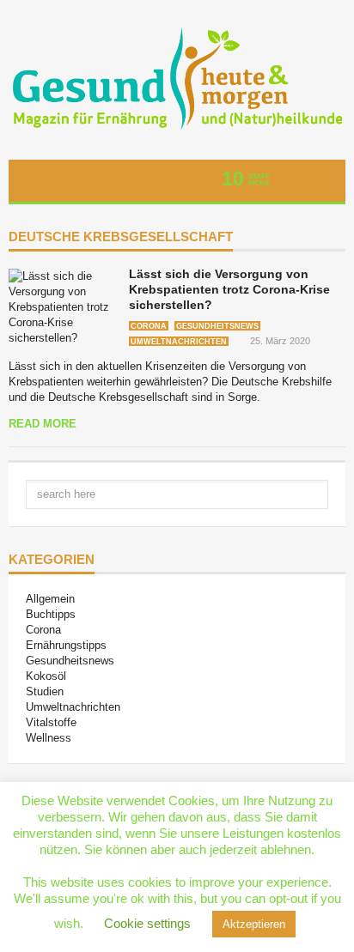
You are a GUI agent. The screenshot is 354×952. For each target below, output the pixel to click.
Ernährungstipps (66, 645)
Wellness (48, 737)
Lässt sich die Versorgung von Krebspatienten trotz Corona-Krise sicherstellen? (229, 289)
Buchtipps (51, 614)
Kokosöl (46, 676)
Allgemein (50, 598)
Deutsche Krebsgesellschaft (121, 237)
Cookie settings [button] (147, 923)
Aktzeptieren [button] (254, 924)
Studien (45, 691)
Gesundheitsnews (217, 326)
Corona (149, 326)
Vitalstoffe (51, 722)
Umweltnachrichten (179, 341)
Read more (42, 423)
